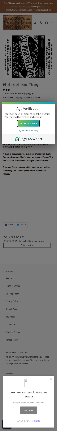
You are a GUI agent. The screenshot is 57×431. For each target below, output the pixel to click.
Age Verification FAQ (28, 130)
